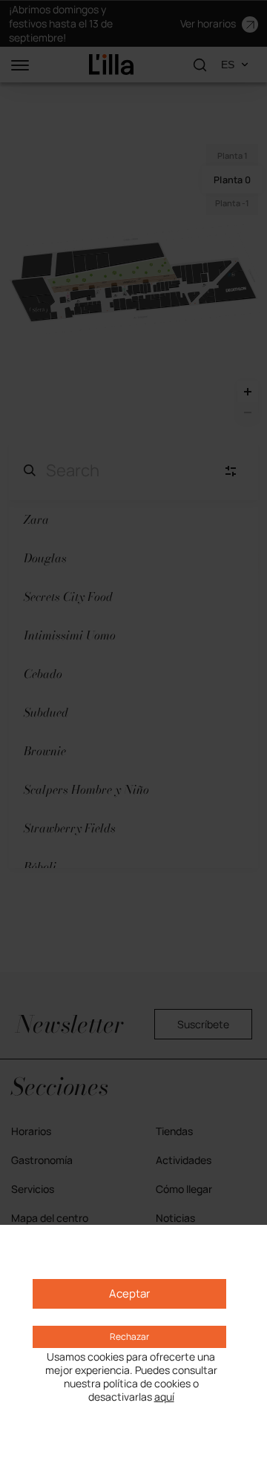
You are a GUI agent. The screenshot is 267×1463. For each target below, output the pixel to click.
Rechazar (129, 1336)
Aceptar (129, 1293)
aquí (164, 1397)
